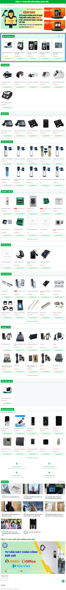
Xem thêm (59, 36)
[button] (8, 412)
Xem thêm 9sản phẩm (32, 457)
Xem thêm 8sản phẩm (32, 375)
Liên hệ (8, 58)
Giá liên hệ (7, 87)
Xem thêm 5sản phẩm (32, 239)
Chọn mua (33, 87)
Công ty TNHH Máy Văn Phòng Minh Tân (11, 588)
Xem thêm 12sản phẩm (32, 321)
